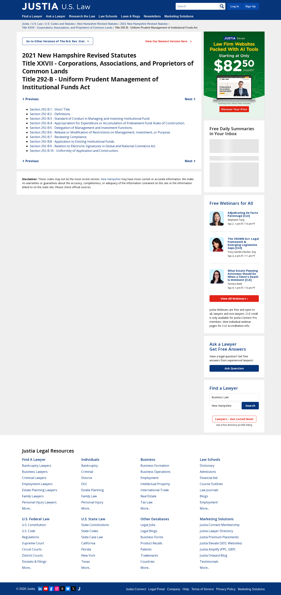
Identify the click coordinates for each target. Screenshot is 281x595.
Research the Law (82, 16)
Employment (149, 478)
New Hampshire (111, 179)
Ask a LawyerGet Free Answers (228, 346)
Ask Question (234, 368)
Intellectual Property (155, 484)
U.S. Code (28, 531)
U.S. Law (37, 23)
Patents (146, 549)
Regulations (30, 537)
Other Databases (154, 519)
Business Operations (155, 472)
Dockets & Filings (34, 561)
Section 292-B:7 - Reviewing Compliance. (58, 137)
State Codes (89, 531)
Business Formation (154, 465)
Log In (235, 6)
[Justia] (40, 6)
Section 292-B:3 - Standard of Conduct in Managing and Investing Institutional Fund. (90, 118)
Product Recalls (151, 543)
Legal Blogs (148, 531)
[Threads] (62, 588)
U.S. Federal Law (36, 519)
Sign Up (250, 6)
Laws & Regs (130, 16)
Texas (85, 561)
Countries (147, 561)
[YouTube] (45, 588)
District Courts (32, 555)
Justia (25, 23)
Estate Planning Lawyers (39, 490)
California (88, 543)
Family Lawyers (33, 496)
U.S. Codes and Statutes (60, 23)
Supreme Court (33, 543)
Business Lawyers (35, 472)
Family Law (89, 496)
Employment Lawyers (37, 484)
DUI (84, 484)
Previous (32, 99)
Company (173, 589)
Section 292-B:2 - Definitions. (50, 114)
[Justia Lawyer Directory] (79, 588)
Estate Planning (92, 490)
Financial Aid (208, 478)
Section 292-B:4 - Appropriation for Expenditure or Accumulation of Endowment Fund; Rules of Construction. (107, 123)
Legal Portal (156, 589)
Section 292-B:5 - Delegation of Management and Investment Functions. (81, 128)
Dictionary (207, 465)
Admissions (208, 472)
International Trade (154, 490)
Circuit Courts (32, 549)
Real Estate (148, 496)
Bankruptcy (89, 465)
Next (188, 99)
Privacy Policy (226, 589)
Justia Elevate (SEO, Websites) (221, 543)
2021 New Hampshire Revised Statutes (144, 23)
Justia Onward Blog (213, 555)
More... (27, 508)
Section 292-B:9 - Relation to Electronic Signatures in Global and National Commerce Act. (93, 146)
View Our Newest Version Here (166, 41)
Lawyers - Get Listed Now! (234, 419)
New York (88, 555)
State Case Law (92, 537)
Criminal (87, 472)
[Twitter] (73, 588)
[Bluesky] (68, 588)
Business (147, 459)
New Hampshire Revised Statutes (97, 23)
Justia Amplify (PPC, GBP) (217, 549)
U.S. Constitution (34, 525)
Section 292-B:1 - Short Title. (50, 109)
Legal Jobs (147, 525)
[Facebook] (51, 588)
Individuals (90, 459)
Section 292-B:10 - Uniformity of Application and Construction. (74, 151)
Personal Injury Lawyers (39, 502)
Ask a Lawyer (56, 16)
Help (186, 589)
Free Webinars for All (231, 203)
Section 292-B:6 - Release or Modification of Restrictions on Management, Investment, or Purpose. (100, 132)
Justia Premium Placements (219, 537)
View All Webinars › (234, 298)
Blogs (204, 496)
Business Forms (151, 537)
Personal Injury (92, 502)
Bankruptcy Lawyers (36, 465)
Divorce (86, 478)
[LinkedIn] (40, 588)
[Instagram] (56, 588)
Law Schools (108, 16)
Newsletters (152, 16)
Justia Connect (136, 589)
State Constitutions (95, 525)
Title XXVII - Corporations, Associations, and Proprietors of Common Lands (67, 27)
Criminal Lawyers (34, 478)
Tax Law (146, 502)
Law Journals (209, 490)
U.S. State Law (93, 519)
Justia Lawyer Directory (216, 531)
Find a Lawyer (32, 16)
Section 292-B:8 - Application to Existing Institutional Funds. (72, 141)
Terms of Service (202, 589)
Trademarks (149, 555)
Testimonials (209, 561)
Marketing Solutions (178, 16)
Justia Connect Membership (220, 525)
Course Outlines (211, 484)
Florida (86, 549)
